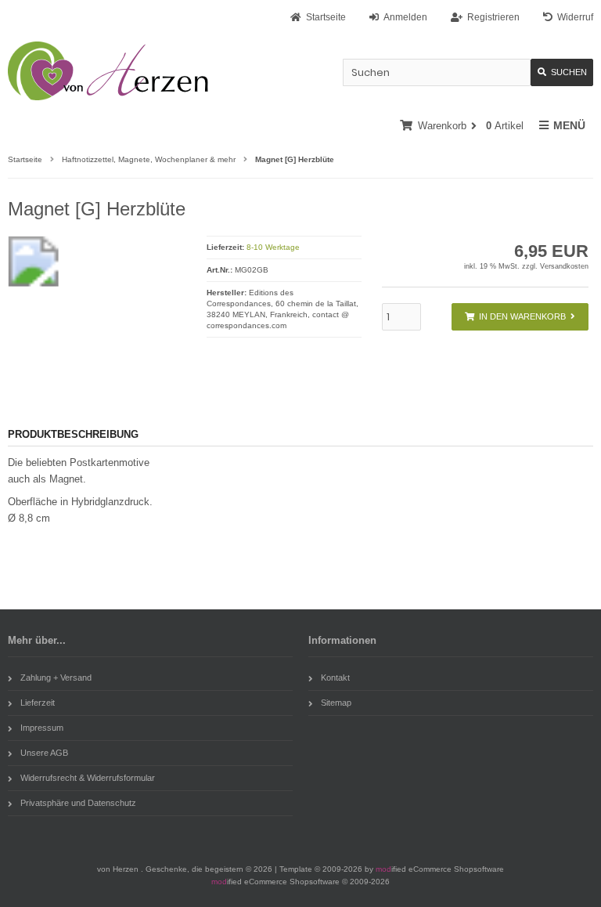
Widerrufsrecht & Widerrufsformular (87, 777)
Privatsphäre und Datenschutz (78, 803)
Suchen (562, 72)
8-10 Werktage (273, 247)
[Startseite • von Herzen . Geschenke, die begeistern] (111, 71)
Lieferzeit (37, 702)
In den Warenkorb (520, 317)
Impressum (41, 727)
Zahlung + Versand (56, 677)
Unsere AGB (44, 752)
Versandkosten (564, 266)
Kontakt (335, 677)
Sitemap (336, 702)
